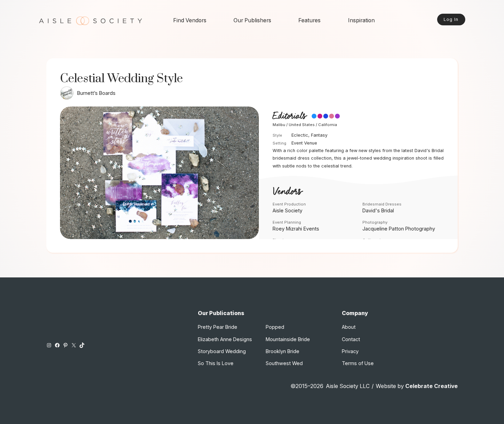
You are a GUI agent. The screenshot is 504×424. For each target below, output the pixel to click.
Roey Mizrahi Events (296, 229)
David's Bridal (378, 210)
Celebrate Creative (431, 386)
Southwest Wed (284, 363)
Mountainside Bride (288, 339)
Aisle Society (287, 210)
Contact (351, 339)
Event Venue (304, 143)
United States (302, 124)
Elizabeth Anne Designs (225, 339)
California (327, 124)
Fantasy (319, 135)
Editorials (289, 116)
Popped (275, 327)
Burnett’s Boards (96, 93)
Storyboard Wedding (222, 351)
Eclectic (299, 135)
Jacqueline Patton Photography (398, 229)
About (349, 327)
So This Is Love (215, 363)
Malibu (279, 124)
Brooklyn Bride (282, 351)
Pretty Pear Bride (217, 327)
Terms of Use (358, 363)
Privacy (350, 351)
